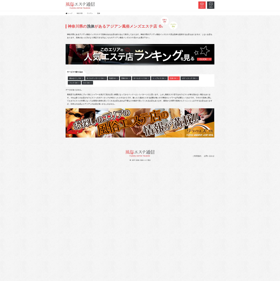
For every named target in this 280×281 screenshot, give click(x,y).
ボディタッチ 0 (189, 78)
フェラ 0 (73, 83)
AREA (211, 7)
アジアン (90, 13)
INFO (202, 7)
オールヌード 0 (140, 78)
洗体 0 (173, 78)
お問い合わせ (209, 156)
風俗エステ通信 (145, 160)
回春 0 (124, 78)
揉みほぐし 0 (75, 78)
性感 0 (112, 78)
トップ (70, 13)
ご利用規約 (196, 156)
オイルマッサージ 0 (95, 78)
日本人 (164, 21)
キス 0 (86, 83)
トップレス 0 (158, 78)
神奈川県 (80, 13)
